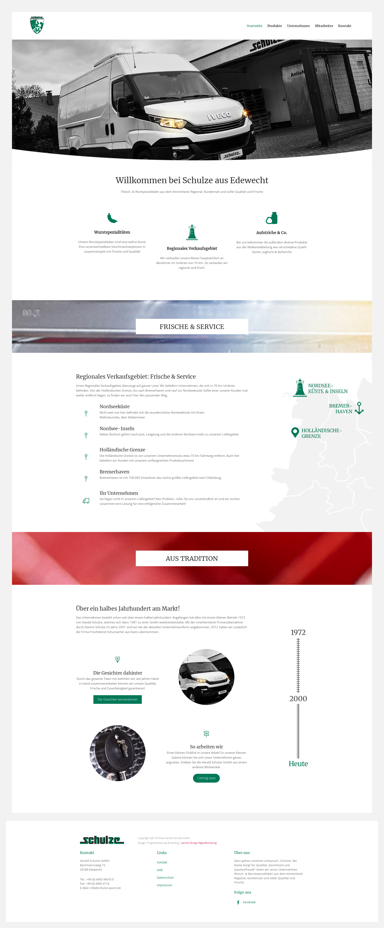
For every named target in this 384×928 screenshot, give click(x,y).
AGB (160, 870)
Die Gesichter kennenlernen (118, 699)
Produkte (274, 26)
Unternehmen (298, 26)
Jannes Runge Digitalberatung (199, 843)
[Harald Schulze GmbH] (37, 31)
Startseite (254, 26)
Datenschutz (165, 877)
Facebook (248, 902)
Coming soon (206, 778)
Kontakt (344, 26)
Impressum (164, 885)
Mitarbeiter (324, 26)
